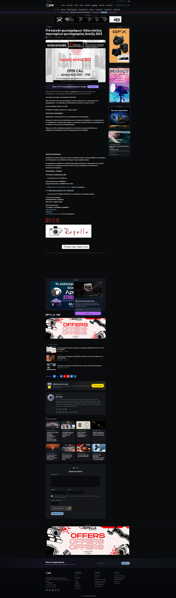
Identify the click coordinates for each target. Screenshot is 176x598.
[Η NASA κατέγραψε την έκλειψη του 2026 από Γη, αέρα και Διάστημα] (99, 425)
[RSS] (127, 1)
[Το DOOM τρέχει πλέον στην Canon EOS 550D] (83, 448)
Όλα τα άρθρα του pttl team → (62, 412)
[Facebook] (119, 1)
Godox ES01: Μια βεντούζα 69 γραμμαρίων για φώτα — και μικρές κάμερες (98, 457)
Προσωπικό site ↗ (74, 412)
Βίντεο (76, 5)
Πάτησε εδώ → (93, 86)
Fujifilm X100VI (117, 9)
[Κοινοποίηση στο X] (57, 376)
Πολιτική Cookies (98, 586)
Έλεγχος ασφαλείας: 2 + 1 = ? (58, 500)
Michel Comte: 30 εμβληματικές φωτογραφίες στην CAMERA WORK (82, 434)
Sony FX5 (63, 9)
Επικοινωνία (50, 582)
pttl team (50, 37)
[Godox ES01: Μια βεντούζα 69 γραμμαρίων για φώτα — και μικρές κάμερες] (99, 448)
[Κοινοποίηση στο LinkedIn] (61, 376)
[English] (129, 1)
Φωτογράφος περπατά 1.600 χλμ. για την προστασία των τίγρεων (67, 434)
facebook (53, 187)
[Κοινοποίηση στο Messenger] (71, 376)
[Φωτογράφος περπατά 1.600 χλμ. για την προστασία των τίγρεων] (68, 425)
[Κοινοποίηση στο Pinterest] (64, 376)
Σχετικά (96, 577)
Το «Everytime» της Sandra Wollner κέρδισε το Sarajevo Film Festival (52, 457)
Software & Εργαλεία (118, 579)
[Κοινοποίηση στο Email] (75, 376)
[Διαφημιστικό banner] (88, 19)
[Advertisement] (76, 142)
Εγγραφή (125, 563)
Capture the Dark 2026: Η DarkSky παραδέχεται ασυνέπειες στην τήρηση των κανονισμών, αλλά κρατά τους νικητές (52, 436)
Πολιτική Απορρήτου (72, 496)
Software (87, 5)
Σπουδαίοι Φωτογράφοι (119, 575)
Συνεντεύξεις (78, 588)
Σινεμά (81, 5)
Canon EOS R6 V (99, 9)
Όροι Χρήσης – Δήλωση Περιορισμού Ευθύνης (100, 582)
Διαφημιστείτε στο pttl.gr (100, 579)
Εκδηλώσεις (94, 5)
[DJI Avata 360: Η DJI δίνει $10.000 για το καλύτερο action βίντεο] (68, 448)
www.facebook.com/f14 (63, 187)
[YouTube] (123, 1)
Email (70, 489)
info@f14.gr (49, 212)
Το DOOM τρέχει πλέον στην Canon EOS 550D (83, 455)
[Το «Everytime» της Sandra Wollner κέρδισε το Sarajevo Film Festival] (53, 448)
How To (63, 5)
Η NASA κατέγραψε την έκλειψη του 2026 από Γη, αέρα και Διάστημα (98, 434)
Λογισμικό (92, 9)
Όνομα (53, 489)
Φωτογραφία (70, 5)
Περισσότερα (109, 5)
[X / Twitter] (57, 409)
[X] (125, 1)
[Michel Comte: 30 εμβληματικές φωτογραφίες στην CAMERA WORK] (83, 425)
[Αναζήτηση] (129, 5)
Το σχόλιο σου (54, 474)
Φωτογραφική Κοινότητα (119, 577)
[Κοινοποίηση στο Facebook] (54, 376)
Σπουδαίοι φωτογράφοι (72, 9)
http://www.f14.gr (51, 209)
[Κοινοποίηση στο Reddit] (68, 376)
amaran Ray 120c (108, 9)
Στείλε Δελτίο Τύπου (83, 9)
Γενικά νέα (102, 5)
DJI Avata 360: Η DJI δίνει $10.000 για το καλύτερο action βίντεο (67, 457)
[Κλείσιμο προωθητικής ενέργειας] (101, 283)
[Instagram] (121, 1)
